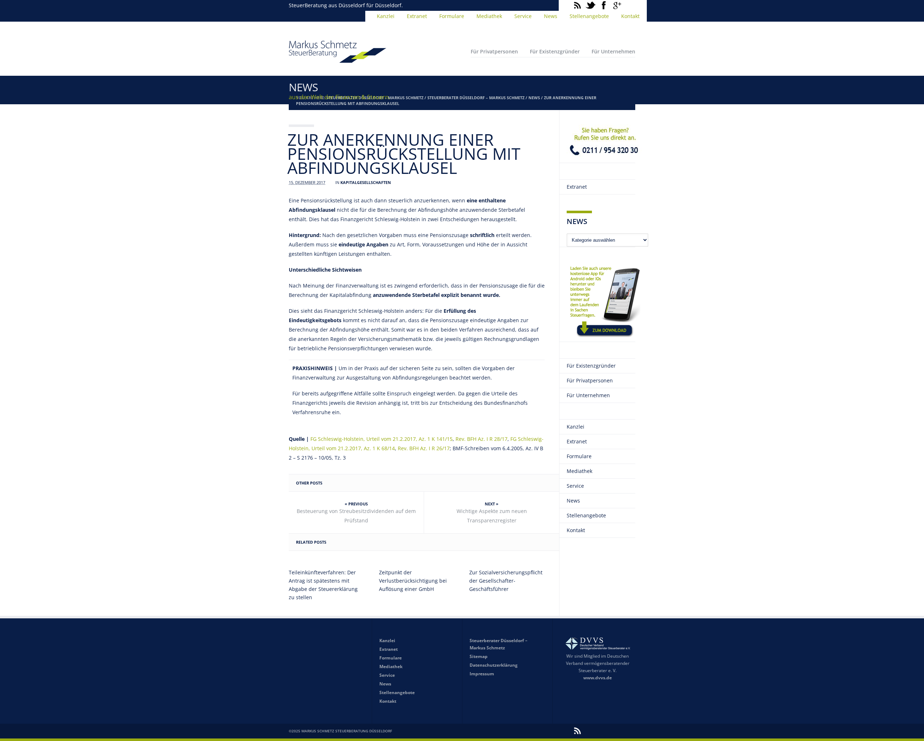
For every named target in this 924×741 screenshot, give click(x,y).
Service (523, 16)
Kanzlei (386, 16)
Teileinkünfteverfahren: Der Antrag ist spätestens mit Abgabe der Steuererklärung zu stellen (323, 585)
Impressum (482, 674)
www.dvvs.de (597, 678)
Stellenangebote (589, 16)
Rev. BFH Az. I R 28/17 (481, 438)
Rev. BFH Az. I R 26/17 (424, 448)
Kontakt (630, 16)
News (550, 16)
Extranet (417, 16)
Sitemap (479, 656)
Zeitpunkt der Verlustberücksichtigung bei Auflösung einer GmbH (413, 580)
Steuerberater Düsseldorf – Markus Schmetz (475, 97)
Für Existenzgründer (555, 51)
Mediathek (489, 16)
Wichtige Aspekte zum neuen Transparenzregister (492, 516)
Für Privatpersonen (494, 51)
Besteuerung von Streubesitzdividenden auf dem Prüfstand (356, 516)
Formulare (451, 16)
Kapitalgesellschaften (365, 182)
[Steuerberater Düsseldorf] (337, 59)
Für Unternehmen (613, 51)
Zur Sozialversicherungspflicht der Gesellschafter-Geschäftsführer (505, 580)
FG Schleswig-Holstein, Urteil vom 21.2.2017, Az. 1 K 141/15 (381, 438)
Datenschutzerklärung (494, 665)
